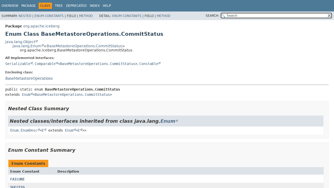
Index (95, 6)
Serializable (17, 64)
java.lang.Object (20, 42)
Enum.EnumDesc (23, 130)
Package (28, 6)
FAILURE (17, 179)
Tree (59, 6)
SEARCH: (212, 15)
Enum (26, 94)
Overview (10, 6)
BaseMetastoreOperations (29, 78)
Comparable (45, 64)
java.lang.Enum (27, 46)
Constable (148, 64)
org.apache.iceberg (41, 26)
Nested (25, 16)
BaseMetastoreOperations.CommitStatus (84, 46)
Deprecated (76, 6)
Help (107, 6)
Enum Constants (49, 16)
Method (86, 16)
